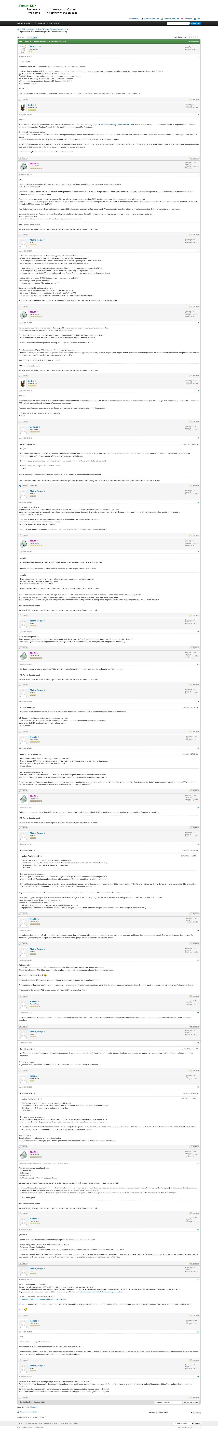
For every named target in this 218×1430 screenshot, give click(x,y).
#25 (198, 1377)
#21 (198, 1163)
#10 (198, 632)
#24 (198, 1332)
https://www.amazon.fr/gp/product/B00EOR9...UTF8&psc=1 (42, 1299)
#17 (198, 960)
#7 (198, 438)
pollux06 (34, 427)
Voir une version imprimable (28, 1412)
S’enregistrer (52, 23)
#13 (198, 748)
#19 (198, 1042)
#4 (198, 251)
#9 (198, 552)
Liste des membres (151, 19)
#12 (198, 701)
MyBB (24, 1427)
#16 (198, 930)
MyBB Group (39, 1427)
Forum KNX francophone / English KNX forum (33, 29)
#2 (198, 115)
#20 (198, 1087)
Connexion (41, 23)
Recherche (135, 19)
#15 (198, 844)
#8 (198, 502)
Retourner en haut (31, 1423)
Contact (20, 1423)
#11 (198, 664)
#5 (198, 323)
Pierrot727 (34, 47)
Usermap (76, 1423)
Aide (198, 19)
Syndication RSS (66, 1423)
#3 (198, 174)
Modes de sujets (193, 41)
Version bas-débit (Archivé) (48, 1423)
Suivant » (34, 37)
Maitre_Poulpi (36, 240)
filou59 (66, 1163)
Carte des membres (171, 19)
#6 (198, 391)
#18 (198, 1012)
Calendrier (188, 19)
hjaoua (33, 1076)
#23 (198, 1279)
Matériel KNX (61, 29)
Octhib (31, 105)
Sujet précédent (26, 1402)
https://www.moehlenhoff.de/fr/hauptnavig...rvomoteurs (101, 1292)
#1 (198, 56)
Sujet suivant (39, 1402)
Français (53, 29)
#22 (198, 1229)
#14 (198, 807)
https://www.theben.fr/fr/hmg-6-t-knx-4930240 (111, 125)
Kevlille (33, 737)
